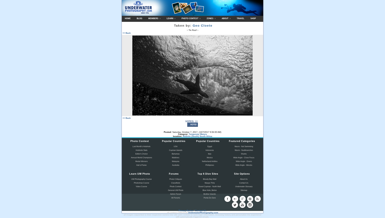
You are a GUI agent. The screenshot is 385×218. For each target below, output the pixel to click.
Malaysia (175, 161)
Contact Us (243, 183)
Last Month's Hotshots (141, 146)
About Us (244, 179)
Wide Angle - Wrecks (243, 165)
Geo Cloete (203, 25)
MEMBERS (153, 18)
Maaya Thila (210, 183)
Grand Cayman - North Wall (209, 186)
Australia (175, 165)
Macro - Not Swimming (244, 146)
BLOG (139, 18)
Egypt (209, 146)
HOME (128, 18)
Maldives (175, 158)
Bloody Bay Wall (209, 179)
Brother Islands (209, 194)
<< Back (127, 33)
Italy (209, 154)
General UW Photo (175, 190)
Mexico (210, 158)
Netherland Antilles (209, 161)
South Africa (206, 136)
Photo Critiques (175, 179)
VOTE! (193, 124)
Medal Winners (141, 161)
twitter (235, 205)
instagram (250, 205)
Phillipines (209, 165)
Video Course (141, 186)
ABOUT (225, 18)
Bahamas (176, 154)
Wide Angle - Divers (244, 161)
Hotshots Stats (141, 150)
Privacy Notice (186, 210)
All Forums (175, 198)
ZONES (210, 18)
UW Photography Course (141, 179)
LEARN (170, 18)
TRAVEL (240, 18)
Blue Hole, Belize (210, 190)
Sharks (244, 154)
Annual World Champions (141, 158)
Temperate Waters (198, 134)
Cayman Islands (175, 150)
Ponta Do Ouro (210, 198)
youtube (242, 205)
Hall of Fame (141, 165)
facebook (228, 199)
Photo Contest (175, 186)
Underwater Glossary (244, 186)
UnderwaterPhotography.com (203, 212)
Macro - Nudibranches (244, 150)
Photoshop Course (141, 183)
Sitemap (243, 190)
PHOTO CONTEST (190, 18)
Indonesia (210, 150)
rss (258, 199)
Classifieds (175, 183)
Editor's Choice (141, 154)
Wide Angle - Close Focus (243, 158)
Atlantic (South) (191, 136)
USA (175, 146)
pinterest (250, 199)
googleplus (243, 199)
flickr (235, 199)
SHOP (253, 18)
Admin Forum (175, 194)
